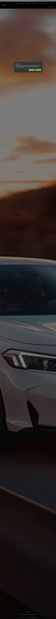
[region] (28, 67)
